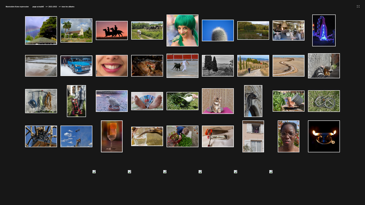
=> (47, 7)
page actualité (38, 7)
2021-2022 (52, 7)
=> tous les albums (65, 7)
